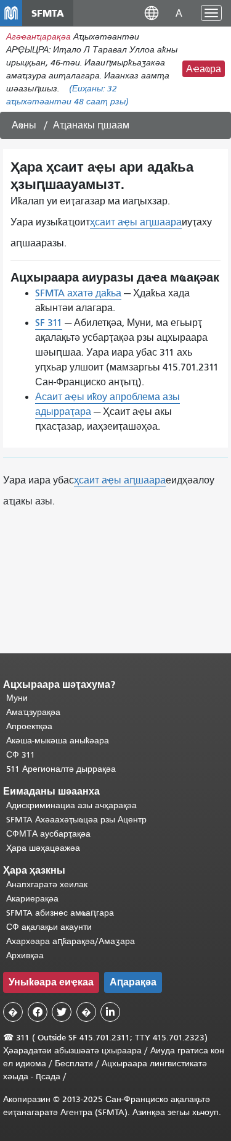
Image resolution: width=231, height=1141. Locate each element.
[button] (151, 12)
